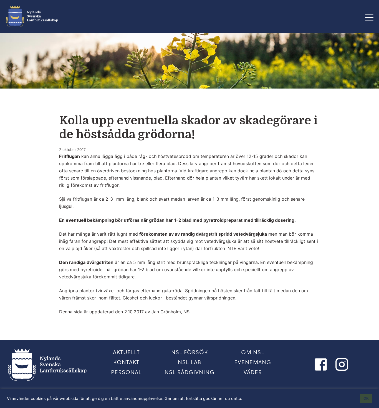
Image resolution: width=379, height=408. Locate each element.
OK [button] (366, 398)
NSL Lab (189, 362)
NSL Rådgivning (189, 372)
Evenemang (252, 362)
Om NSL (252, 352)
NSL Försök (189, 352)
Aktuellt (126, 352)
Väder (253, 372)
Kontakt (126, 362)
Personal (126, 372)
